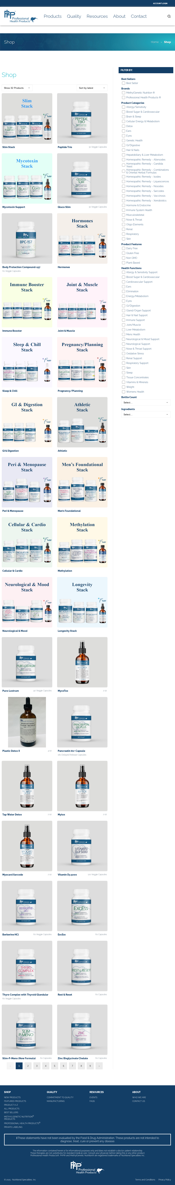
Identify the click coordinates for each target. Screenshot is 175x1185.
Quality (74, 16)
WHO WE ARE (139, 1097)
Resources (97, 16)
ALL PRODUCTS (11, 1109)
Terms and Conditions (145, 1180)
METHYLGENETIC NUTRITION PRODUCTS (19, 1117)
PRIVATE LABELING (13, 1127)
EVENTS (93, 1097)
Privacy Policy (164, 1180)
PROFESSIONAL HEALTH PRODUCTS (22, 1123)
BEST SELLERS (11, 1112)
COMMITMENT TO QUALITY (60, 1097)
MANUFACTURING (56, 1101)
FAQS (92, 1101)
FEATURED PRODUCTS (15, 1101)
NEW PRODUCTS (12, 1097)
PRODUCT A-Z (11, 1105)
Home (155, 42)
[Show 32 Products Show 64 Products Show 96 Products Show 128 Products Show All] (17, 88)
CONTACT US (138, 1101)
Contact (139, 16)
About (119, 16)
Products (53, 16)
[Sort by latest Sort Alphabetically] (92, 88)
